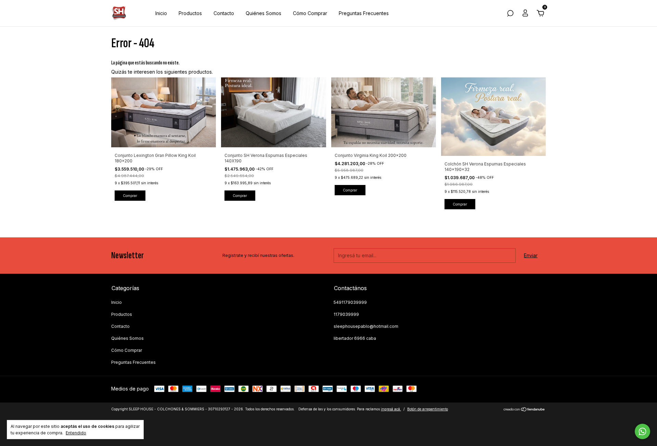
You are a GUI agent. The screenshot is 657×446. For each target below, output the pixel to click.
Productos (190, 13)
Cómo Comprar (310, 13)
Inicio (161, 13)
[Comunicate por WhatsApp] (642, 431)
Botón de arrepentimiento (427, 409)
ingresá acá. (391, 409)
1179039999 (346, 314)
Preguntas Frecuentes (364, 13)
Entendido (76, 432)
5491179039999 (350, 302)
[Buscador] (510, 14)
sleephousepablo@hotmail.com (366, 326)
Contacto (224, 13)
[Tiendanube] (524, 410)
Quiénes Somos (263, 13)
